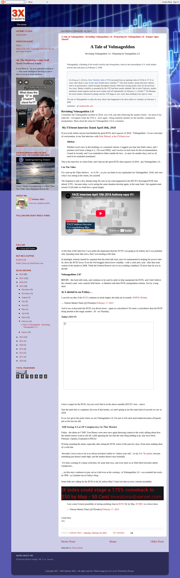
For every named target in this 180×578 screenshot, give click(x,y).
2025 (21, 278)
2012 (21, 353)
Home (113, 541)
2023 (21, 286)
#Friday (143, 297)
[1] (118, 82)
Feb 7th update (145, 453)
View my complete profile (39, 203)
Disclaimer (21, 24)
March (24, 317)
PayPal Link (21, 260)
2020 (21, 345)
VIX (108, 80)
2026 (21, 274)
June (24, 305)
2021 (21, 341)
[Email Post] (131, 533)
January (25, 332)
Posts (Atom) (77, 548)
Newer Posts (68, 541)
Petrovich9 (112, 571)
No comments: (119, 533)
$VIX (85, 297)
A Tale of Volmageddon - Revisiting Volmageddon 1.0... (35, 325)
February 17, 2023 (105, 303)
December (26, 289)
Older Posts (157, 541)
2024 (21, 282)
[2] (145, 90)
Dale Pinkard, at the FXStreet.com (114, 136)
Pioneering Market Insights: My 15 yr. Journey (34, 559)
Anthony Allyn (38, 199)
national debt (21, 35)
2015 (21, 349)
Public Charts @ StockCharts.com (29, 263)
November (26, 293)
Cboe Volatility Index (96, 80)
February (25, 321)
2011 (21, 357)
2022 (21, 337)
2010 (21, 361)
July (23, 301)
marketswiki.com (86, 106)
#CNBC (139, 504)
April (24, 313)
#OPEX (136, 297)
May (24, 309)
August (25, 297)
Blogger (131, 571)
